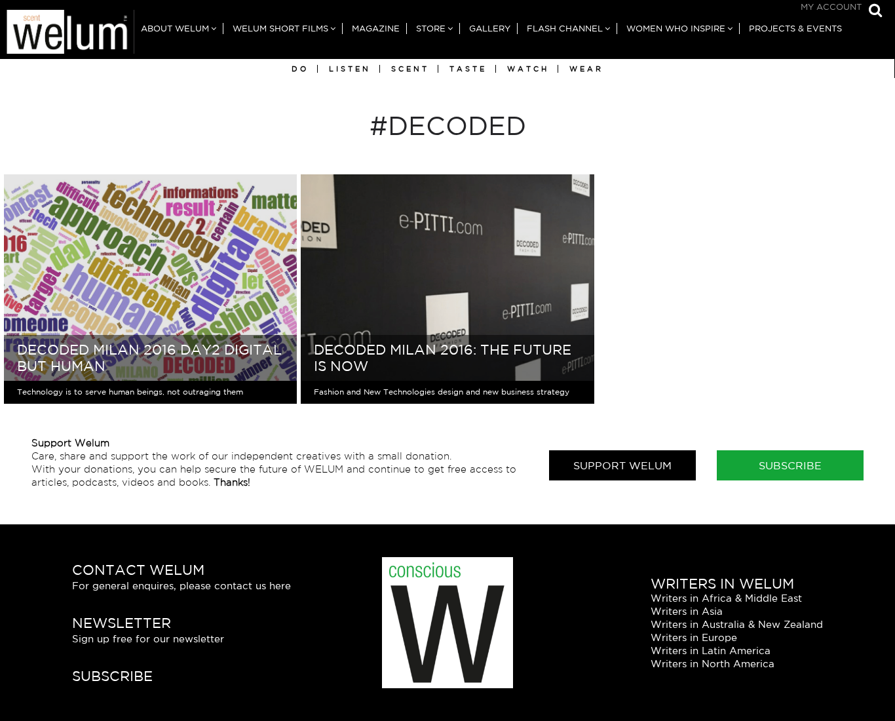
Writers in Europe (694, 637)
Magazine (376, 28)
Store (431, 28)
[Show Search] (872, 11)
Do (300, 69)
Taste (468, 69)
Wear (586, 69)
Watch (528, 69)
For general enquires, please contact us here (181, 585)
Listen (350, 69)
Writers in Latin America (711, 650)
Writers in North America (712, 663)
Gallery (489, 28)
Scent (410, 69)
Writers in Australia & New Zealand (737, 624)
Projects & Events (795, 28)
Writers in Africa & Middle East (726, 598)
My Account (831, 7)
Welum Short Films (280, 28)
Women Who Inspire (675, 28)
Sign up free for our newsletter (148, 638)
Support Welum (622, 465)
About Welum (175, 28)
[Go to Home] (67, 34)
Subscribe (790, 465)
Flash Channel (565, 28)
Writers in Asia (687, 611)
